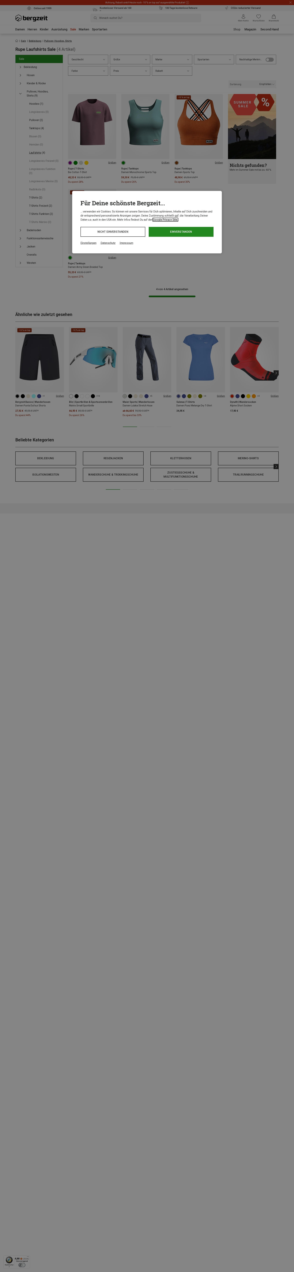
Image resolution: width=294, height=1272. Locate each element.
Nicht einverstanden (112, 231)
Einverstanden (181, 231)
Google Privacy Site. (165, 219)
